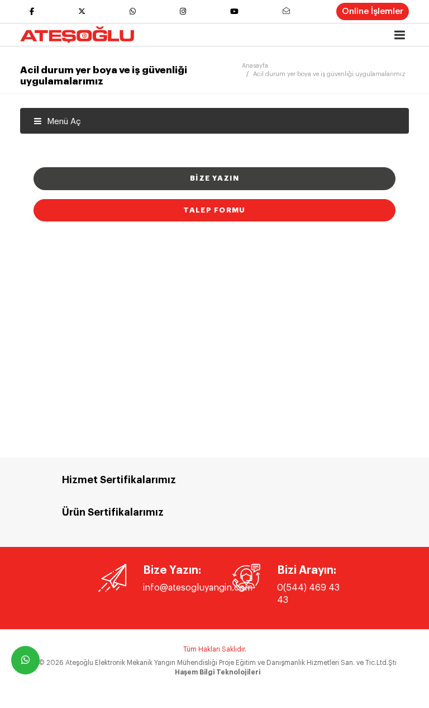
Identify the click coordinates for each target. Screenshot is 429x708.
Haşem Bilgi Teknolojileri (217, 672)
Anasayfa (255, 66)
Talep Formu (214, 210)
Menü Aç (63, 121)
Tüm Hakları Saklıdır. (214, 649)
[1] (399, 35)
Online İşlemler (372, 11)
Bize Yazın (214, 178)
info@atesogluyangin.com (197, 587)
